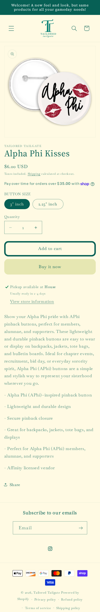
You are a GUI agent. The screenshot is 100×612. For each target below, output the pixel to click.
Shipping (34, 174)
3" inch (17, 203)
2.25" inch (48, 203)
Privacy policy (45, 599)
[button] (11, 28)
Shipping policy (68, 608)
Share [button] (15, 484)
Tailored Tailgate (46, 592)
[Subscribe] (80, 527)
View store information (32, 301)
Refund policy (72, 599)
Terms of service (38, 608)
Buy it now (50, 266)
